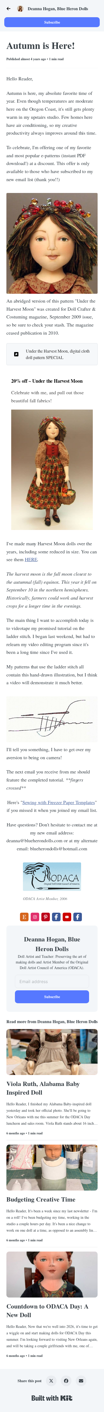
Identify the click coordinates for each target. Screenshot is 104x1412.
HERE (31, 559)
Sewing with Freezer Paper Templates (58, 802)
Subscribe (52, 22)
